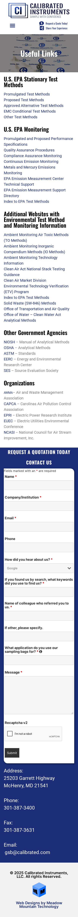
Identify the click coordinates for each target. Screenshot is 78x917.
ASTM (9, 353)
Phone (10, 539)
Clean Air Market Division (25, 280)
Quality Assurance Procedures (29, 150)
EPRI (8, 415)
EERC (8, 359)
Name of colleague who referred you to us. (37, 605)
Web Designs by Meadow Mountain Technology (39, 905)
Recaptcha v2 (16, 723)
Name (11, 477)
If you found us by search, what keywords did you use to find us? (39, 581)
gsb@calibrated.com (27, 852)
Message (13, 672)
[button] (12, 25)
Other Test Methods (20, 117)
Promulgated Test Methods (27, 94)
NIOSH (9, 342)
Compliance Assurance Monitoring (33, 155)
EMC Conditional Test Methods (30, 111)
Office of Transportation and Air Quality (36, 309)
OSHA (9, 347)
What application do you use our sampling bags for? (39, 650)
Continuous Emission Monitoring (31, 161)
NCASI (10, 432)
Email (10, 518)
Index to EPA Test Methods (26, 201)
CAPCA (10, 404)
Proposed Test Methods (24, 100)
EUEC (8, 421)
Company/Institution (23, 497)
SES (7, 370)
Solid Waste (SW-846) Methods (30, 303)
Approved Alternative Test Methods (33, 105)
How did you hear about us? (29, 559)
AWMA (8, 392)
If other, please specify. (24, 628)
